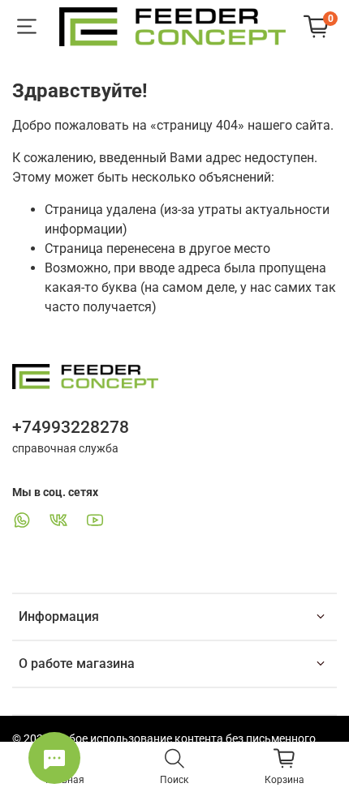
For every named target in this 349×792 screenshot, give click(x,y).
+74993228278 (70, 427)
